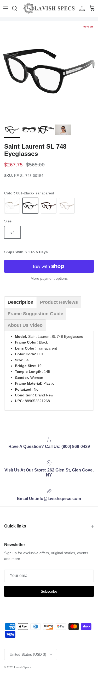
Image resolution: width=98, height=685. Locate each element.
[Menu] (5, 8)
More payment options (49, 278)
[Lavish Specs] (49, 8)
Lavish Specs (22, 667)
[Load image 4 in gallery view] (49, 70)
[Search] (17, 8)
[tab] (20, 302)
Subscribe (49, 591)
